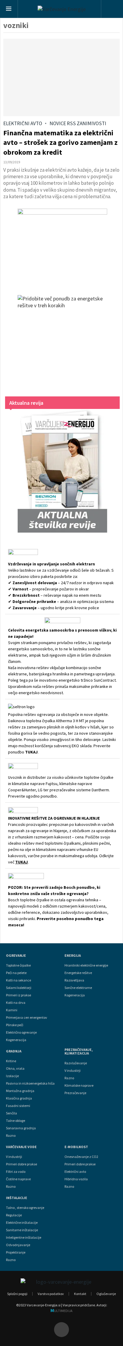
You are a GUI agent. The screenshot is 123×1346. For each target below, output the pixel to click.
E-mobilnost (76, 1147)
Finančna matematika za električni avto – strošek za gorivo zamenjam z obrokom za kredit (60, 142)
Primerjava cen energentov (26, 1017)
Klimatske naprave (78, 1085)
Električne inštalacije (22, 1222)
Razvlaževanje (75, 1063)
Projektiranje (15, 1252)
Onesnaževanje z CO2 (81, 1157)
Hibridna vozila (76, 1179)
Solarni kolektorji (18, 988)
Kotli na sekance (18, 980)
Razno (11, 1135)
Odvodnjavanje (18, 1245)
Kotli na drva (15, 1002)
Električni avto (75, 1171)
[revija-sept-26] (62, 471)
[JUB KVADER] (62, 246)
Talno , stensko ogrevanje (25, 1207)
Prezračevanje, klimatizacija (78, 1051)
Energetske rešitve (78, 973)
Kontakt (80, 1293)
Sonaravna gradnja (21, 1128)
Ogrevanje (16, 955)
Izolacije (12, 1076)
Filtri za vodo (15, 1171)
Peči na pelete (16, 973)
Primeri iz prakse (18, 995)
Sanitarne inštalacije (22, 1230)
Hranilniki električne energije (86, 965)
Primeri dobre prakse (21, 1164)
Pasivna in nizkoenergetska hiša (30, 1083)
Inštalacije (16, 1198)
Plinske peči (14, 1025)
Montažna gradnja (20, 1091)
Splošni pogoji (17, 1293)
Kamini (11, 1010)
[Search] (112, 9)
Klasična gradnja (19, 1098)
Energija (72, 955)
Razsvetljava (74, 980)
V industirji (72, 1070)
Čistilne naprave (18, 1179)
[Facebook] (61, 1329)
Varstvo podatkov (51, 1293)
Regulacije (14, 1215)
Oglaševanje (106, 1293)
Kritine (11, 1061)
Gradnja (13, 1051)
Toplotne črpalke (18, 965)
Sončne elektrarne (78, 988)
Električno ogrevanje (21, 1032)
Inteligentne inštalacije (23, 1237)
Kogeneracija (16, 1040)
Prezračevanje (75, 1093)
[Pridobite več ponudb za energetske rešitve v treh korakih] (62, 339)
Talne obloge (15, 1120)
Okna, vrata (15, 1068)
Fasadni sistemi (18, 1106)
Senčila (11, 1113)
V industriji (14, 1157)
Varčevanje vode (21, 1147)
